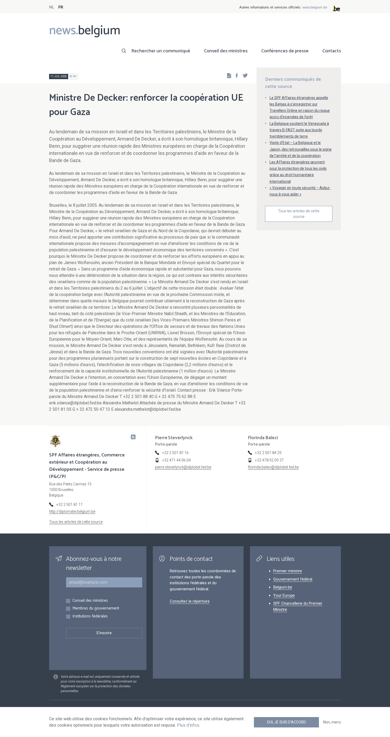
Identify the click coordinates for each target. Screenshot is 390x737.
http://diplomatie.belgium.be (72, 511)
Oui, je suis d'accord (286, 722)
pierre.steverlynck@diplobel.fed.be (183, 467)
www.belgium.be (314, 7)
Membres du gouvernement (95, 608)
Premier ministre (287, 571)
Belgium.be (282, 587)
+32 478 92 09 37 (269, 460)
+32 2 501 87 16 (175, 453)
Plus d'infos (188, 725)
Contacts (331, 51)
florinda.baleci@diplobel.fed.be (273, 467)
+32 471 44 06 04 (176, 460)
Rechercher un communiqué (160, 51)
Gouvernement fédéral (292, 579)
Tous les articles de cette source (298, 214)
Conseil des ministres (226, 51)
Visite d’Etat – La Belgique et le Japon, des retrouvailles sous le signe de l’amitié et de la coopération (301, 149)
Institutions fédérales (90, 616)
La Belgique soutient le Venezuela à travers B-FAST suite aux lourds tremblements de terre (299, 129)
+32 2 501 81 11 (69, 504)
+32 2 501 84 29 (268, 453)
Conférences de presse (285, 51)
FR (60, 7)
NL (51, 7)
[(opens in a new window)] (235, 75)
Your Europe (284, 595)
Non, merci (332, 722)
